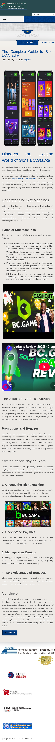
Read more (10, 633)
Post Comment (48, 42)
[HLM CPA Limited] (13, 6)
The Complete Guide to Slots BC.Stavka (27, 53)
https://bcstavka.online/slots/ (24, 179)
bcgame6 (27, 60)
